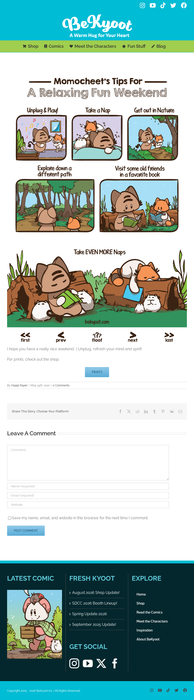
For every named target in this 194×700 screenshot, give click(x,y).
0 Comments (61, 385)
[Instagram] (74, 663)
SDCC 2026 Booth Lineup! (94, 603)
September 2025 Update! (94, 624)
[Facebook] (115, 663)
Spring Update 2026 (89, 614)
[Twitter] (101, 663)
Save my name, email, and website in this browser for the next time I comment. (80, 518)
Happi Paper (19, 385)
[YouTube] (88, 663)
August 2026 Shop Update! (95, 592)
